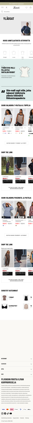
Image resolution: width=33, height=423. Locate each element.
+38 (11, 133)
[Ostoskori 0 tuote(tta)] (31, 7)
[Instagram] (2, 413)
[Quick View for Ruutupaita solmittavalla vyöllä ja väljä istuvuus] (12, 220)
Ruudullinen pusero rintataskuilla (19, 220)
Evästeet (22, 418)
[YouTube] (11, 413)
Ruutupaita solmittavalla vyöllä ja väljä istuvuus (7, 220)
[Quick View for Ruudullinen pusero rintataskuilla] (25, 220)
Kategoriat (4, 358)
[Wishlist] (11, 110)
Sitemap (27, 418)
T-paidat (11, 298)
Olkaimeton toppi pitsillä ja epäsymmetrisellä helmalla (19, 128)
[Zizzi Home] (16, 7)
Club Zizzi (3, 364)
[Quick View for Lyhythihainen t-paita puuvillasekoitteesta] (12, 128)
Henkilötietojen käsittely (6, 418)
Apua (2, 369)
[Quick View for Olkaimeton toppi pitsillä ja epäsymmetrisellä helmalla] (25, 128)
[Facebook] (5, 413)
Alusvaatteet (11, 306)
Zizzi (2, 374)
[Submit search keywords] (2, 11)
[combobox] (16, 11)
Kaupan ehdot (16, 418)
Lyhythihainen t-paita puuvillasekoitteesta (7, 128)
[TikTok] (8, 413)
